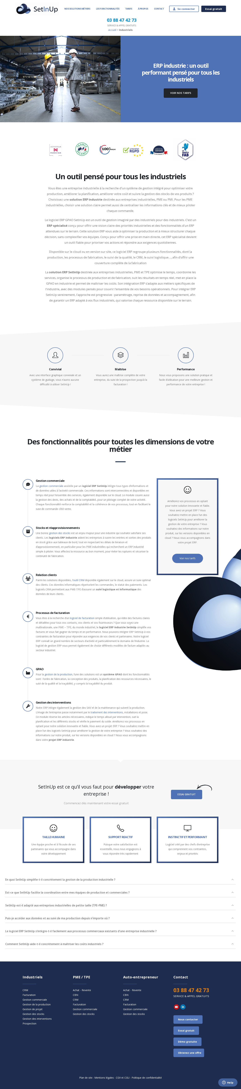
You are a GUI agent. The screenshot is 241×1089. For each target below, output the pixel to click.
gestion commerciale (51, 486)
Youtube (176, 1007)
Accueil (112, 30)
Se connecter (185, 9)
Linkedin (183, 1007)
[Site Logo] (37, 8)
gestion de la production (58, 674)
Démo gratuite (187, 1041)
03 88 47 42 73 (122, 20)
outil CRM (78, 580)
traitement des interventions (107, 712)
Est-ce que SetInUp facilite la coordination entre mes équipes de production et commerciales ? (67, 892)
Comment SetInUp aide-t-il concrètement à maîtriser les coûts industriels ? (54, 944)
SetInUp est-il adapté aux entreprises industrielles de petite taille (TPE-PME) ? (56, 905)
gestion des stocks (59, 533)
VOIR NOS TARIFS (180, 93)
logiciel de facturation (82, 618)
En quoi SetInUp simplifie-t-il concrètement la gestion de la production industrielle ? (60, 880)
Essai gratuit (213, 9)
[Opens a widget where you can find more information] (227, 1082)
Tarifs (128, 8)
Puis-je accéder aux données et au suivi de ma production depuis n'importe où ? (57, 918)
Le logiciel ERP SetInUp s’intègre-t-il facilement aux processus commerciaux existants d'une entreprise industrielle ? (80, 931)
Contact (159, 8)
